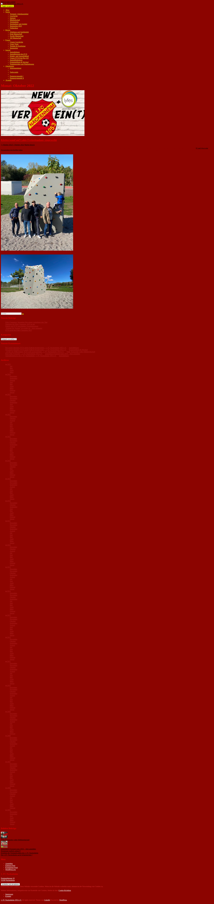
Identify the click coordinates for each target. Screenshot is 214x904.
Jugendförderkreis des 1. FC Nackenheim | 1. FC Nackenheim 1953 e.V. (30, 356)
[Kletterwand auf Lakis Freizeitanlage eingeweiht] (42, 135)
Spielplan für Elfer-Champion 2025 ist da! (20, 324)
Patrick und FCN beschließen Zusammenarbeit (21, 326)
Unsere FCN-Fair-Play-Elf (19, 58)
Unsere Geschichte (16, 42)
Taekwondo (14, 72)
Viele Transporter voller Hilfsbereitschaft (81, 352)
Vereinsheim (14, 22)
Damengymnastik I (16, 76)
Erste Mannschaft (16, 34)
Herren (7, 30)
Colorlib (47, 900)
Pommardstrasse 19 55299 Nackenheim (8, 879)
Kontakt (8, 80)
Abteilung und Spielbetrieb (19, 32)
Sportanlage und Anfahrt (18, 24)
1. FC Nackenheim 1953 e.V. (11, 900)
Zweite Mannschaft (16, 36)
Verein (7, 12)
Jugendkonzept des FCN (18, 54)
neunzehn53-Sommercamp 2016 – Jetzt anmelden (62, 354)
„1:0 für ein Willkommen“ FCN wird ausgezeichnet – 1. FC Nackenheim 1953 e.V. (34, 352)
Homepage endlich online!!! (11, 851)
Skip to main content (8, 2)
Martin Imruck (30, 145)
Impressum (9, 894)
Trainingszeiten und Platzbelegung (22, 64)
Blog (7, 10)
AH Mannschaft (15, 38)
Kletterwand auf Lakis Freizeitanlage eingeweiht (29, 140)
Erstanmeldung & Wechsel (19, 62)
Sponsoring (14, 48)
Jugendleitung (15, 52)
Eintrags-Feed (10, 866)
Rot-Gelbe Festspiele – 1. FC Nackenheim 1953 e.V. (23, 354)
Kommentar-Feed (11, 868)
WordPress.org (10, 870)
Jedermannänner (15, 68)
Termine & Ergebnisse (18, 46)
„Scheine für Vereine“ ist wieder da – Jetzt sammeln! (23, 328)
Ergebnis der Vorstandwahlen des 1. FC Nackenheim (19, 853)
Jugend (7, 50)
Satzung (12, 18)
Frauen (7, 40)
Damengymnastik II (17, 78)
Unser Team (14, 44)
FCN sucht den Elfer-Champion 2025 (18, 330)
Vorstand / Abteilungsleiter (19, 14)
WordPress (63, 900)
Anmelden (9, 864)
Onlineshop (14, 28)
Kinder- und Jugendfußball (19, 56)
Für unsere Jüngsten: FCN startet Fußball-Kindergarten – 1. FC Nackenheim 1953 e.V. (35, 348)
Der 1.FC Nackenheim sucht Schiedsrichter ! (16, 855)
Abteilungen (9, 66)
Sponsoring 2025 (16, 26)
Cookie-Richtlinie (65, 890)
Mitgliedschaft (15, 20)
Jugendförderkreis (16, 60)
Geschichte (14, 16)
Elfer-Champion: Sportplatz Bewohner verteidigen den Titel (26, 322)
